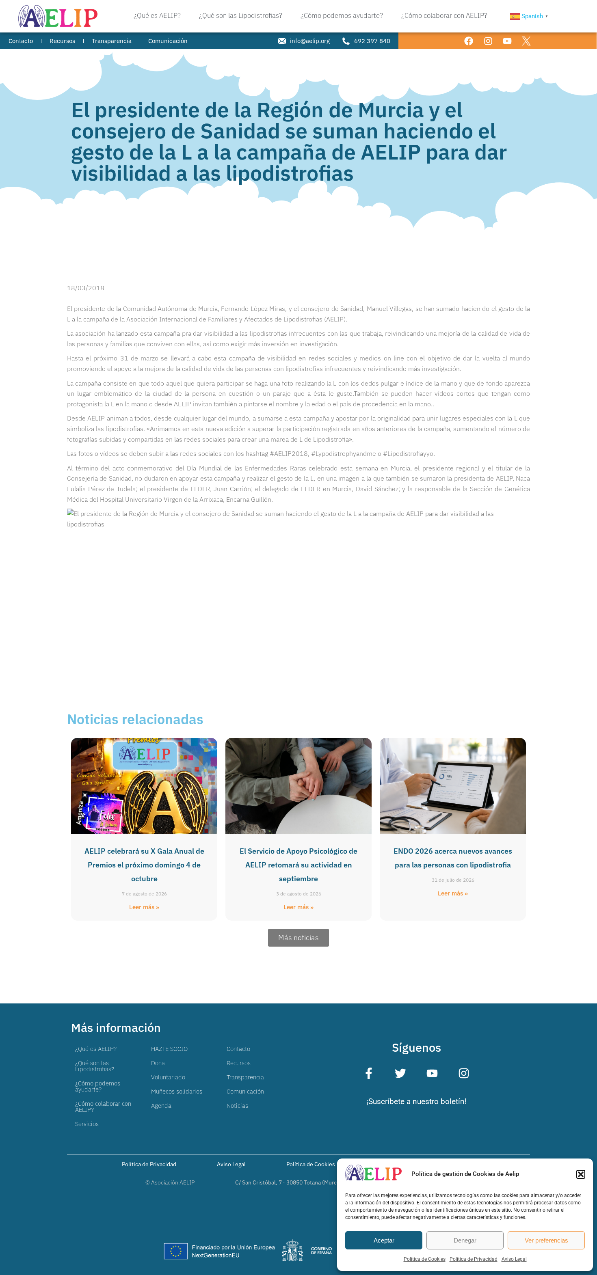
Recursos (239, 1063)
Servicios (87, 1124)
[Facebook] (469, 41)
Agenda (161, 1105)
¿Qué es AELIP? (96, 1049)
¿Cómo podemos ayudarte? (97, 1086)
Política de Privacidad (474, 1259)
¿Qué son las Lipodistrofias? (94, 1066)
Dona (158, 1063)
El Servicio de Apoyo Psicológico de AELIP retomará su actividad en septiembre (298, 864)
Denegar (465, 1240)
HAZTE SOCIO (169, 1049)
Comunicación (245, 1091)
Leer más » (144, 907)
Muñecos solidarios (176, 1091)
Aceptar (384, 1240)
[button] (581, 1174)
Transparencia (245, 1077)
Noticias (237, 1105)
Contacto (238, 1049)
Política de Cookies (425, 1259)
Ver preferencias (546, 1240)
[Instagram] (488, 41)
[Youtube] (507, 41)
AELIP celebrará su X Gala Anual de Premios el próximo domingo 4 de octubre (144, 864)
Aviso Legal (514, 1259)
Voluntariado (168, 1077)
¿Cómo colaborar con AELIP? (103, 1106)
